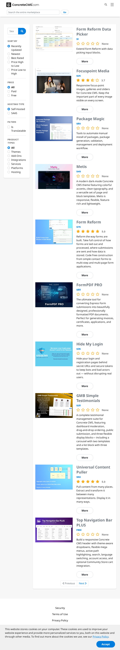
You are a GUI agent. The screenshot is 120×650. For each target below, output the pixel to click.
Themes (16, 151)
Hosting (16, 172)
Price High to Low (17, 63)
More (85, 61)
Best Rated (17, 58)
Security (60, 608)
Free (13, 95)
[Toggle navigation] (112, 5)
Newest (15, 54)
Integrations (18, 160)
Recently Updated (16, 48)
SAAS (14, 113)
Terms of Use (60, 614)
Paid (13, 91)
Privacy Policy (60, 620)
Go (64, 12)
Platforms (17, 168)
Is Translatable (18, 128)
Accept (106, 644)
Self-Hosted (18, 109)
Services (16, 164)
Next (82, 583)
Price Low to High (18, 71)
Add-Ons (16, 156)
